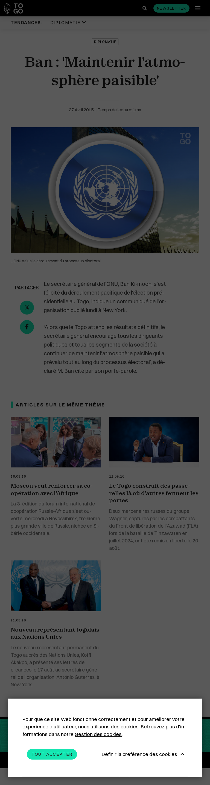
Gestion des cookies (98, 734)
